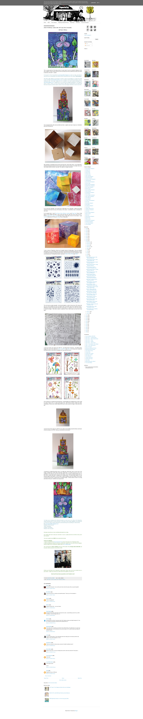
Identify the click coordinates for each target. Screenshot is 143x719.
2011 (86, 324)
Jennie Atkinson (88, 197)
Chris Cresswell (53, 579)
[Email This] (58, 578)
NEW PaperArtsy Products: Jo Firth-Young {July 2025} (58, 698)
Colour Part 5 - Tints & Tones (90, 342)
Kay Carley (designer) (89, 203)
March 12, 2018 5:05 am (50, 631)
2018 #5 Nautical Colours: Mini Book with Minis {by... (91, 258)
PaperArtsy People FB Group (63, 22)
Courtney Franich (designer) (90, 179)
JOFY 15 (59, 348)
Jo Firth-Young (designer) (89, 200)
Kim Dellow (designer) (89, 205)
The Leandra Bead (88, 362)
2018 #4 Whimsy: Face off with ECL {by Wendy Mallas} (91, 302)
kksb (47, 670)
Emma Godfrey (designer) (90, 189)
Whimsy (63, 579)
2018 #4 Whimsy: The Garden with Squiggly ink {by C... (91, 282)
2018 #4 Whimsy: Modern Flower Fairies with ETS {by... (92, 287)
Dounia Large (87, 183)
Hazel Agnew (48, 611)
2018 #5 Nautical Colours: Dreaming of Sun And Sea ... (91, 277)
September (89, 246)
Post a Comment (48, 675)
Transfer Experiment (89, 357)
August (88, 248)
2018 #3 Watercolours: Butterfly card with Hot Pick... (91, 309)
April (87, 254)
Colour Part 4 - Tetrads (89, 341)
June (87, 251)
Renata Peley (87, 217)
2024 (87, 231)
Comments (88, 45)
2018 (87, 240)
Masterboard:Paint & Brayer (90, 349)
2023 (87, 233)
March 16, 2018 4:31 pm (50, 673)
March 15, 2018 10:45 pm (50, 667)
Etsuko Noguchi (88, 191)
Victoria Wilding (88, 224)
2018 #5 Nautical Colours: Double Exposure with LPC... (92, 270)
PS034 (76, 253)
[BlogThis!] (59, 578)
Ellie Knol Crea (88, 188)
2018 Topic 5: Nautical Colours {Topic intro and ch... (91, 280)
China (61, 213)
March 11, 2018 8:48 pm (50, 607)
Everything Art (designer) (89, 192)
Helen (47, 585)
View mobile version (62, 680)
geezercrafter (48, 626)
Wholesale (78, 22)
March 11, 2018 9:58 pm (50, 615)
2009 (87, 327)
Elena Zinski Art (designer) (90, 184)
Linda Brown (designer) (89, 209)
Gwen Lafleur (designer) (89, 196)
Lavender (68, 213)
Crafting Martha (88, 180)
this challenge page (67, 544)
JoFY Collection (59, 579)
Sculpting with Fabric (89, 358)
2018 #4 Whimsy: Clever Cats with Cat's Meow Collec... (91, 294)
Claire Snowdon (88, 175)
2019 (87, 239)
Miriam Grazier (88, 213)
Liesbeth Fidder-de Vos (89, 208)
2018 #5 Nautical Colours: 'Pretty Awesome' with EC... (92, 265)
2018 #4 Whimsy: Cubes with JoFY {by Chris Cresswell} (91, 292)
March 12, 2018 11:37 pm (50, 652)
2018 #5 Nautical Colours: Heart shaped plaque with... (92, 260)
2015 (87, 318)
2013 (87, 321)
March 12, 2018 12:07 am (50, 622)
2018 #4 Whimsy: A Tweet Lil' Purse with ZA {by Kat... (91, 297)
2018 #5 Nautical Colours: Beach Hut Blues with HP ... (92, 262)
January (88, 313)
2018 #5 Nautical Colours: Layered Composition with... (91, 267)
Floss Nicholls (87, 193)
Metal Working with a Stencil (90, 361)
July (87, 249)
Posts (87, 43)
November (88, 243)
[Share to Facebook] (61, 578)
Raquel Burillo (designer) (89, 216)
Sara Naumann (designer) (90, 220)
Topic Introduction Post (58, 541)
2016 (87, 316)
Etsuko (47, 618)
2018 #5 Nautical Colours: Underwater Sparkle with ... (91, 275)
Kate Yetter (87, 201)
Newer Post (46, 678)
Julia (47, 635)
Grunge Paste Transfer (89, 353)
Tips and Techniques (85, 22)
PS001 (66, 253)
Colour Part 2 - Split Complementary (91, 338)
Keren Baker (48, 649)
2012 (87, 322)
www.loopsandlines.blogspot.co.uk (52, 523)
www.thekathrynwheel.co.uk (56, 79)
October (88, 245)
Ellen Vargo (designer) (89, 187)
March (88, 255)
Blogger (76, 710)
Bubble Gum (49, 215)
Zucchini (45, 216)
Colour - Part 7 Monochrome (90, 345)
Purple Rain (74, 213)
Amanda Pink (87, 169)
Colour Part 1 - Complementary (90, 337)
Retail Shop (72, 22)
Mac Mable (48, 591)
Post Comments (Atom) (53, 682)
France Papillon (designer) (90, 195)
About (49, 22)
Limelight (58, 216)
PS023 (69, 253)
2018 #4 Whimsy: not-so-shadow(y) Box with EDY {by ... (92, 285)
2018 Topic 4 (49, 579)
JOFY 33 (69, 348)
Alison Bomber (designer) (89, 168)
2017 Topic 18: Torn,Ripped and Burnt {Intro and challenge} (59, 687)
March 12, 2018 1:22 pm (50, 639)
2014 (87, 319)
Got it (98, 2)
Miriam (47, 604)
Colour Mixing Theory (89, 350)
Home (45, 22)
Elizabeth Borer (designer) (90, 185)
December (88, 242)
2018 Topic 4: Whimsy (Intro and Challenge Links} (92, 304)
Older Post (80, 678)
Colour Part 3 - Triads (89, 340)
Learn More (93, 2)
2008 (87, 328)
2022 (87, 234)
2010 (87, 325)
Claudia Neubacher (88, 177)
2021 (87, 236)
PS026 (72, 253)
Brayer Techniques (88, 346)
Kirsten (47, 598)
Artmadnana (48, 642)
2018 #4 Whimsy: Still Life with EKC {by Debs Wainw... (91, 299)
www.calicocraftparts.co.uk (49, 82)
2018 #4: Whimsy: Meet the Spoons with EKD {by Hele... (91, 289)
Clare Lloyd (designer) (89, 176)
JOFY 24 (63, 348)
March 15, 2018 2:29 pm (50, 658)
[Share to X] (60, 578)
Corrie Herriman (49, 655)
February (88, 311)
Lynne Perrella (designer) (89, 212)
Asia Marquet (87, 171)
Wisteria (64, 213)
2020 (87, 237)
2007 (87, 330)
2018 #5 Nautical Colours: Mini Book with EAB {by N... (91, 272)
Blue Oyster (57, 213)
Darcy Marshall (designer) (90, 181)
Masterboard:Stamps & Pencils (90, 348)
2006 (87, 331)
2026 (87, 228)
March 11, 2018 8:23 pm (50, 601)
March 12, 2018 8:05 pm (50, 645)
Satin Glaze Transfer (89, 354)
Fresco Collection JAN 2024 (90, 336)
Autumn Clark (87, 172)
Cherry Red (55, 215)
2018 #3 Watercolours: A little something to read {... (91, 307)
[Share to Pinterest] (62, 578)
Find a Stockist (54, 22)
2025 (87, 230)
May (87, 252)
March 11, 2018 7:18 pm (50, 594)
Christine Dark (87, 173)
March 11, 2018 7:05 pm (50, 588)
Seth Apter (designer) (89, 221)
